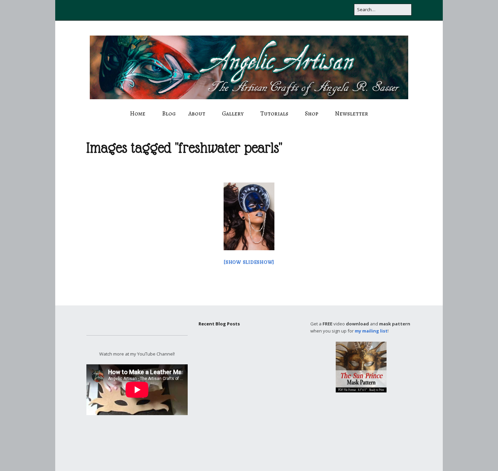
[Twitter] (262, 10)
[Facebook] (251, 10)
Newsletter (351, 113)
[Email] (330, 10)
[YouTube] (302, 10)
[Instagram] (289, 10)
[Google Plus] (276, 10)
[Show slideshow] (249, 262)
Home (137, 113)
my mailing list (371, 331)
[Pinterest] (315, 10)
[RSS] (346, 10)
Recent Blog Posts (219, 324)
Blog (169, 113)
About (196, 113)
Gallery (233, 113)
